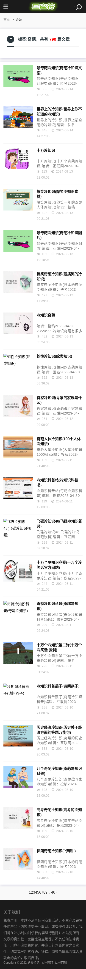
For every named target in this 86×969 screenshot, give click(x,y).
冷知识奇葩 (46, 315)
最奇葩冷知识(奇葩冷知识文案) (59, 70)
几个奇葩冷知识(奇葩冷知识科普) (59, 771)
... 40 (51, 892)
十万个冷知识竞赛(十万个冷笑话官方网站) (59, 565)
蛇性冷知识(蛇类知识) (54, 356)
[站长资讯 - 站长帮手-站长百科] (43, 6)
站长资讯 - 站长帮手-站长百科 (47, 962)
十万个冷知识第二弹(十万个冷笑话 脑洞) (59, 647)
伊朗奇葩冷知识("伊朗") (56, 850)
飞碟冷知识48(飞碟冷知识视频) (59, 523)
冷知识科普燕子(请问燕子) (58, 686)
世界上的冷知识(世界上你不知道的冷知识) (59, 111)
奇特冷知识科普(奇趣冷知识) (57, 606)
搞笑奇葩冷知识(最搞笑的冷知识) (59, 276)
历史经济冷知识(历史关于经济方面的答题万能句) (59, 729)
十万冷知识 (46, 150)
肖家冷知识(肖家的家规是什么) (59, 400)
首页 (6, 19)
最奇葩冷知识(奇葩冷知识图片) (59, 235)
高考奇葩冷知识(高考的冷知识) (59, 812)
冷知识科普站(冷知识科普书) (57, 482)
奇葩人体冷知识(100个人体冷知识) (59, 441)
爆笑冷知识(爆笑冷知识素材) (57, 194)
